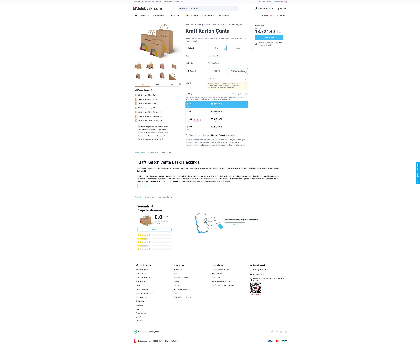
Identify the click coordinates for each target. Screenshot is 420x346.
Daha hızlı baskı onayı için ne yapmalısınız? (152, 130)
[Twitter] (277, 332)
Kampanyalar (280, 15)
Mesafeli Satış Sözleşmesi (145, 293)
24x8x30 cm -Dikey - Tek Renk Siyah (150, 116)
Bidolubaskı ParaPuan (155, 2)
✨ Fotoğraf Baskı (191, 15)
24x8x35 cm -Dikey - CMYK (147, 104)
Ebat (187, 56)
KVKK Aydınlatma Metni (144, 277)
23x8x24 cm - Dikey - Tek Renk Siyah (150, 112)
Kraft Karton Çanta (235, 24)
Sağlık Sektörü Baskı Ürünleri (221, 281)
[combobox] (227, 56)
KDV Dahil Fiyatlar (236, 94)
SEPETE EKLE (269, 37)
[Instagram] (286, 332)
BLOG (176, 273)
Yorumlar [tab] (138, 197)
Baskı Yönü (189, 63)
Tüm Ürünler (190, 24)
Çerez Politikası (141, 313)
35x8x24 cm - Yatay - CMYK (147, 108)
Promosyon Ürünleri (204, 24)
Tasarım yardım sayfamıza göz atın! (150, 139)
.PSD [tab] (172, 84)
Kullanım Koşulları (142, 289)
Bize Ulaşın (139, 305)
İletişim (176, 281)
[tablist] (157, 85)
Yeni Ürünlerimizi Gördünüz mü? (223, 285)
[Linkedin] (281, 332)
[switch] (245, 94)
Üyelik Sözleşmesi (142, 269)
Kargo (138, 285)
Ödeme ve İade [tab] (166, 153)
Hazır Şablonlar (217, 273)
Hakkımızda (140, 301)
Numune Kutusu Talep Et (182, 289)
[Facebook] (272, 331)
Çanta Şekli (190, 48)
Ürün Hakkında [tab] (140, 153)
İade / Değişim (141, 273)
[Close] (245, 84)
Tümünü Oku (143, 186)
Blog (285, 2)
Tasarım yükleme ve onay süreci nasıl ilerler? (153, 133)
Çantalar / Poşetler (219, 24)
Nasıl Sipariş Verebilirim (140, 2)
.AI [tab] (143, 84)
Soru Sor (154, 229)
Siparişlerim (261, 2)
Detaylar (231, 87)
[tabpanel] (157, 104)
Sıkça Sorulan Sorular (181, 277)
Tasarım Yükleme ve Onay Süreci (173, 2)
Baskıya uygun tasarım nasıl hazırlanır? (151, 136)
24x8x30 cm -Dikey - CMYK (147, 99)
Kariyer (176, 293)
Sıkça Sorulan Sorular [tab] (165, 197)
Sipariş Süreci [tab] (153, 153)
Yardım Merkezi (278, 2)
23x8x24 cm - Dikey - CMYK (147, 95)
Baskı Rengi (190, 71)
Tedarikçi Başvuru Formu (182, 297)
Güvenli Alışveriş (141, 281)
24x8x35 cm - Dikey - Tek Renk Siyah (150, 121)
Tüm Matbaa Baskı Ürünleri (221, 269)
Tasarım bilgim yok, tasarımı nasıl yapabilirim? (153, 127)
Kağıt (187, 83)
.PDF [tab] (157, 84)
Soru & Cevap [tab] (149, 197)
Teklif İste (269, 2)
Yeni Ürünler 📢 (266, 15)
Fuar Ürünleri (216, 277)
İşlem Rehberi (140, 317)
